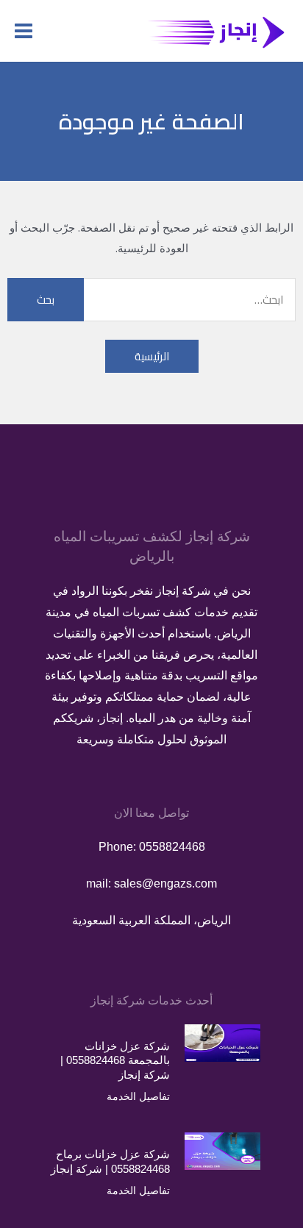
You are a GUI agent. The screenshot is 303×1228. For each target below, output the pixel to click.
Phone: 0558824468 (152, 846)
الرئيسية (152, 356)
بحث (45, 299)
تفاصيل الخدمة (138, 1096)
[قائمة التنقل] (23, 31)
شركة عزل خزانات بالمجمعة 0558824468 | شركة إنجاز (115, 1060)
